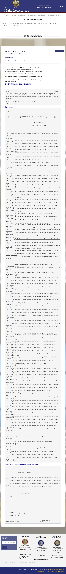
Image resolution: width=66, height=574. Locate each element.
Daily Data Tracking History (15, 53)
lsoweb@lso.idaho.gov (57, 557)
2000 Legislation (50, 23)
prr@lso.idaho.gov (25, 558)
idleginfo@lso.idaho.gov (41, 559)
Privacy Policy (49, 571)
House (14, 15)
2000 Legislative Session (33, 23)
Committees (22, 15)
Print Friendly (60, 51)
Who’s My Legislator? (44, 7)
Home (4, 23)
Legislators (32, 15)
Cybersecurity (59, 571)
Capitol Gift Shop (9, 563)
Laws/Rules (41, 15)
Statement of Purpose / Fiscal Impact (18, 61)
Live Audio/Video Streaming (33, 19)
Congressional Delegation (26, 563)
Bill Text (10, 57)
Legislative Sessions (54, 15)
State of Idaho (44, 5)
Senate (7, 15)
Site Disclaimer (39, 571)
